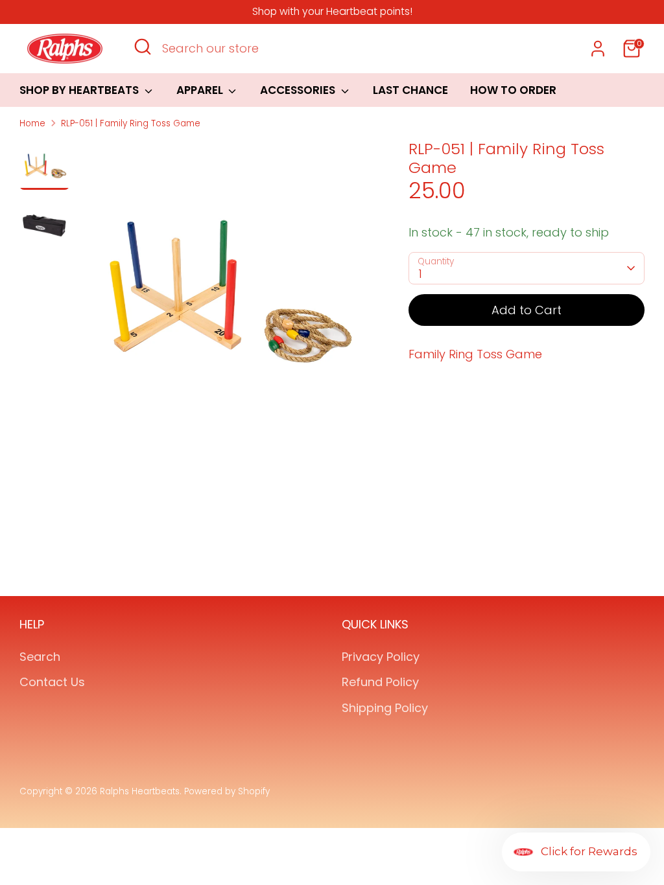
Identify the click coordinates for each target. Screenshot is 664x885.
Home (32, 123)
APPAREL (201, 90)
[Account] (598, 49)
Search (39, 657)
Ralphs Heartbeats (140, 791)
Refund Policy (380, 682)
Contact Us (52, 682)
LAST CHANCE (410, 90)
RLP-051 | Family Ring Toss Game (130, 123)
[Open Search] (143, 47)
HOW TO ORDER (513, 90)
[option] (224, 290)
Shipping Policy (385, 708)
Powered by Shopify (227, 791)
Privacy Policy (381, 657)
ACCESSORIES (299, 90)
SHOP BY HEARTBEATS (80, 90)
